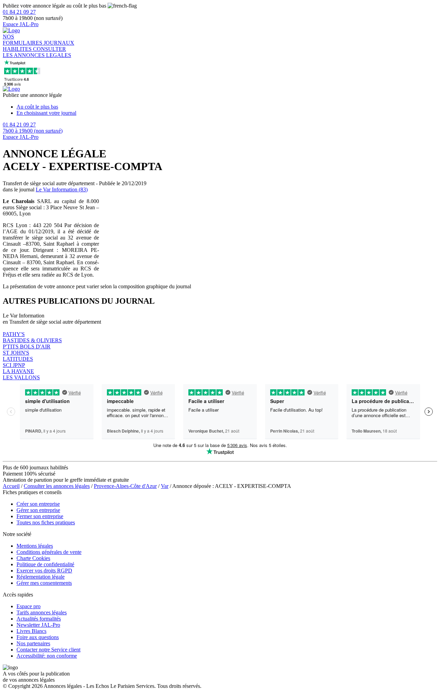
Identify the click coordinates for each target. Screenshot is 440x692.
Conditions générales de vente (48, 552)
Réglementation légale (40, 577)
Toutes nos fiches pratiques (45, 522)
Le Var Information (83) (62, 189)
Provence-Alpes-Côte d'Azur (125, 486)
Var (164, 486)
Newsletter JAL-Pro (38, 625)
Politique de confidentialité (45, 564)
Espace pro (28, 606)
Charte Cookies (33, 558)
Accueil (11, 486)
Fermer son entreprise (39, 516)
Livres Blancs (31, 631)
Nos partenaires (33, 643)
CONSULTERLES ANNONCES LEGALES (37, 52)
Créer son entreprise (38, 504)
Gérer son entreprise (38, 510)
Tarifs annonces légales (41, 612)
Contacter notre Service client (48, 649)
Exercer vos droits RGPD (44, 570)
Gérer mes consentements (44, 583)
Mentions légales (34, 546)
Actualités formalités (38, 619)
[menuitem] (226, 107)
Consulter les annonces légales (57, 486)
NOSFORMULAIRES (23, 40)
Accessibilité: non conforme (46, 656)
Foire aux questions (37, 637)
